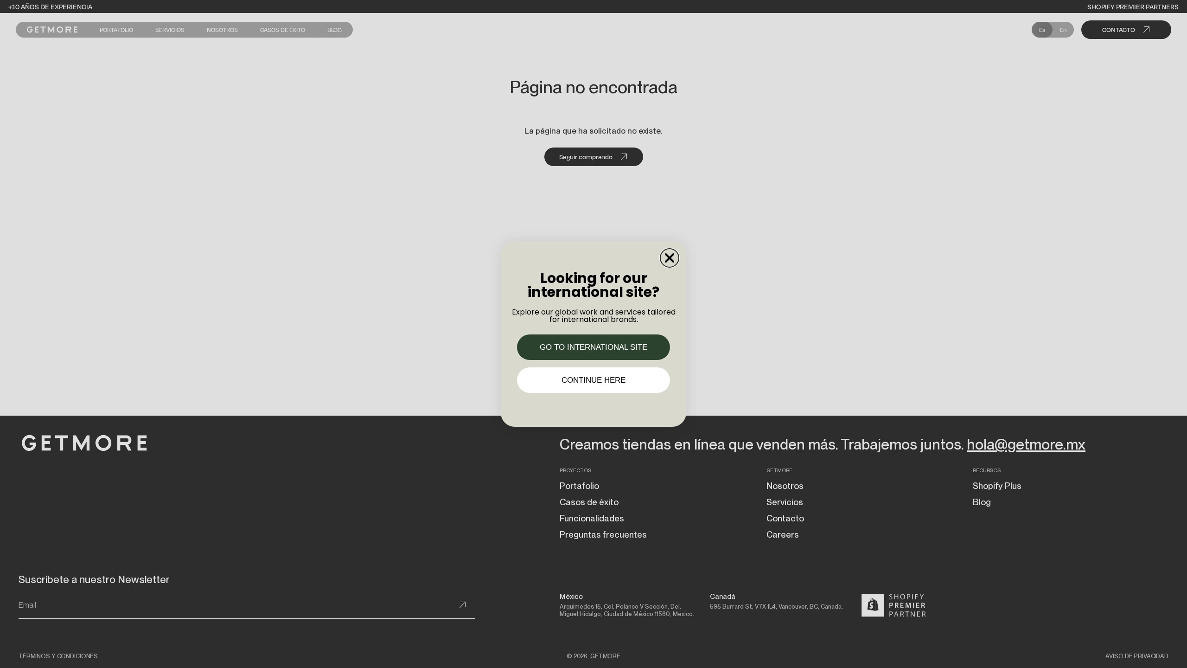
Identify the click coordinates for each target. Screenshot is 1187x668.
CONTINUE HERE (593, 380)
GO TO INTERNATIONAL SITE (593, 347)
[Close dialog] (669, 258)
